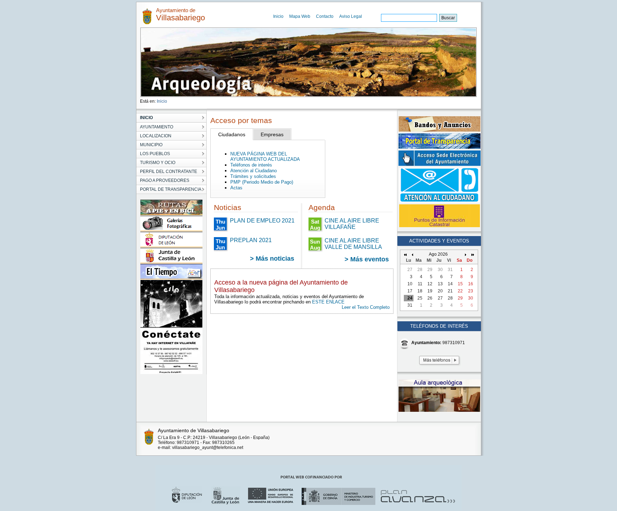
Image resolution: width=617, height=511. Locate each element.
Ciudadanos (231, 134)
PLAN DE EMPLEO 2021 (262, 221)
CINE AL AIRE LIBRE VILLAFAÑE (352, 224)
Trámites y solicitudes (253, 176)
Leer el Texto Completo (366, 307)
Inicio (278, 16)
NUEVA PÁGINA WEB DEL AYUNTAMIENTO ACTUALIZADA (265, 156)
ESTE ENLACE (328, 302)
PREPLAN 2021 (251, 240)
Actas (236, 187)
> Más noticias (272, 258)
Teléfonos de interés (251, 165)
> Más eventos (367, 259)
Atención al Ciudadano (253, 170)
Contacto (324, 16)
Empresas (272, 134)
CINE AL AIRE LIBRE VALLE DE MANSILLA (353, 243)
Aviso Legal (350, 16)
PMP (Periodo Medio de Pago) (261, 182)
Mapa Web (299, 16)
